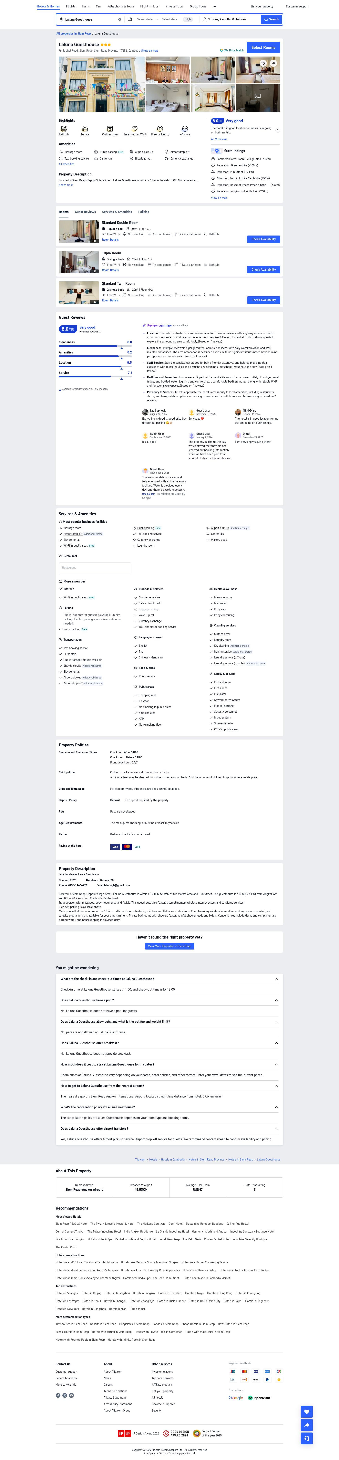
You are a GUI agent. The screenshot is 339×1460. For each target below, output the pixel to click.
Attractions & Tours (121, 6)
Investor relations (162, 1371)
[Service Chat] (307, 1438)
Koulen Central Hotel (216, 1239)
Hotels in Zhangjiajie (142, 1301)
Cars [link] (99, 6)
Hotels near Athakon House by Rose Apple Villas (150, 1270)
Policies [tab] (143, 212)
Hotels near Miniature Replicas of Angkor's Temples (87, 1270)
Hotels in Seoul (91, 1301)
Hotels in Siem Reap (240, 1159)
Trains (86, 6)
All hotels (157, 1397)
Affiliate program (162, 1384)
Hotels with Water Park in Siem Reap (207, 1331)
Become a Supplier (163, 1404)
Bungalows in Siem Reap (134, 1324)
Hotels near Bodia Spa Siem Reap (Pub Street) (151, 1278)
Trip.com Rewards (162, 1378)
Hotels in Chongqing (248, 1293)
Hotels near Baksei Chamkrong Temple (205, 1262)
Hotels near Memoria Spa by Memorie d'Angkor (150, 1262)
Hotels (153, 1159)
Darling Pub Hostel (237, 1223)
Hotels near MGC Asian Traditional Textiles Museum (87, 1262)
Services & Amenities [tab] (117, 212)
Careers (108, 1384)
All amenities (66, 164)
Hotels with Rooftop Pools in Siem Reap (80, 1339)
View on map (219, 197)
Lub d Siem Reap (169, 1239)
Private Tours (175, 6)
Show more (66, 184)
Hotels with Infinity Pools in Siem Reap (131, 1339)
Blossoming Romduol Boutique (204, 1223)
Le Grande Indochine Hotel (172, 1231)
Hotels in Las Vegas (67, 1301)
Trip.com (140, 1159)
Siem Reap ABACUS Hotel (71, 1223)
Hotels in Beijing (91, 1293)
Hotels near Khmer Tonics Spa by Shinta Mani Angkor (88, 1278)
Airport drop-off (73, 533)
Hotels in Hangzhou (94, 1308)
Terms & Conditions (115, 1391)
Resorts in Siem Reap (103, 1324)
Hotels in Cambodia (173, 1159)
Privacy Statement (115, 1397)
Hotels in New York (67, 1308)
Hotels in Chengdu (115, 1301)
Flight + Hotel (149, 6)
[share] (307, 1425)
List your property (162, 1391)
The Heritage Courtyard (151, 1223)
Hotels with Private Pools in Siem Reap (158, 1331)
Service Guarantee (67, 1378)
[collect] (307, 1412)
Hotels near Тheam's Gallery (200, 1270)
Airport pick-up (220, 528)
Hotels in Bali (137, 1308)
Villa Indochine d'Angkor (70, 1239)
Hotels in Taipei (232, 1301)
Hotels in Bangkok (144, 1293)
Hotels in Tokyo (194, 1293)
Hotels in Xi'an (117, 1308)
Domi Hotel (175, 1223)
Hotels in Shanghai (67, 1293)
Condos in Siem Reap (166, 1324)
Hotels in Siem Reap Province (206, 1159)
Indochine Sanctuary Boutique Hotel (252, 1231)
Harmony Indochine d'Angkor (209, 1231)
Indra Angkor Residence (138, 1231)
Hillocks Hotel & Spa (100, 1239)
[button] (215, 7)
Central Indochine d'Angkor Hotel (135, 1239)
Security (156, 1410)
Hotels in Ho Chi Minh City (204, 1301)
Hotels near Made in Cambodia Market (206, 1278)
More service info (66, 1384)
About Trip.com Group (117, 1410)
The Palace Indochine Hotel (104, 1231)
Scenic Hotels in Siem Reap (72, 1331)
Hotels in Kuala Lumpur (171, 1301)
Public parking (145, 528)
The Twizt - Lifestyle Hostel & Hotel (112, 1223)
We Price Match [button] (234, 50)
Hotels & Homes (48, 6)
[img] (102, 84)
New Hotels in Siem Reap (233, 1324)
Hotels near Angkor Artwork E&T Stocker (244, 1270)
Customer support (66, 1371)
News (107, 1378)
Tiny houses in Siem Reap (71, 1324)
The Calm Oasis (192, 1239)
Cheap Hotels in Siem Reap (198, 1324)
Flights (71, 6)
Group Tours (198, 6)
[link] (262, 6)
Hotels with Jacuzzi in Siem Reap (112, 1331)
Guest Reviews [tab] (85, 212)
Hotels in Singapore (257, 1301)
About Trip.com (113, 1371)
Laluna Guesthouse (79, 44)
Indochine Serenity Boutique (249, 1239)
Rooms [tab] (64, 212)
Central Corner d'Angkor (70, 1231)
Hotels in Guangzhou (117, 1293)
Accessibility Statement (118, 1404)
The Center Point (66, 1247)
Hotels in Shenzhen (170, 1293)
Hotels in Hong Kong (219, 1293)
